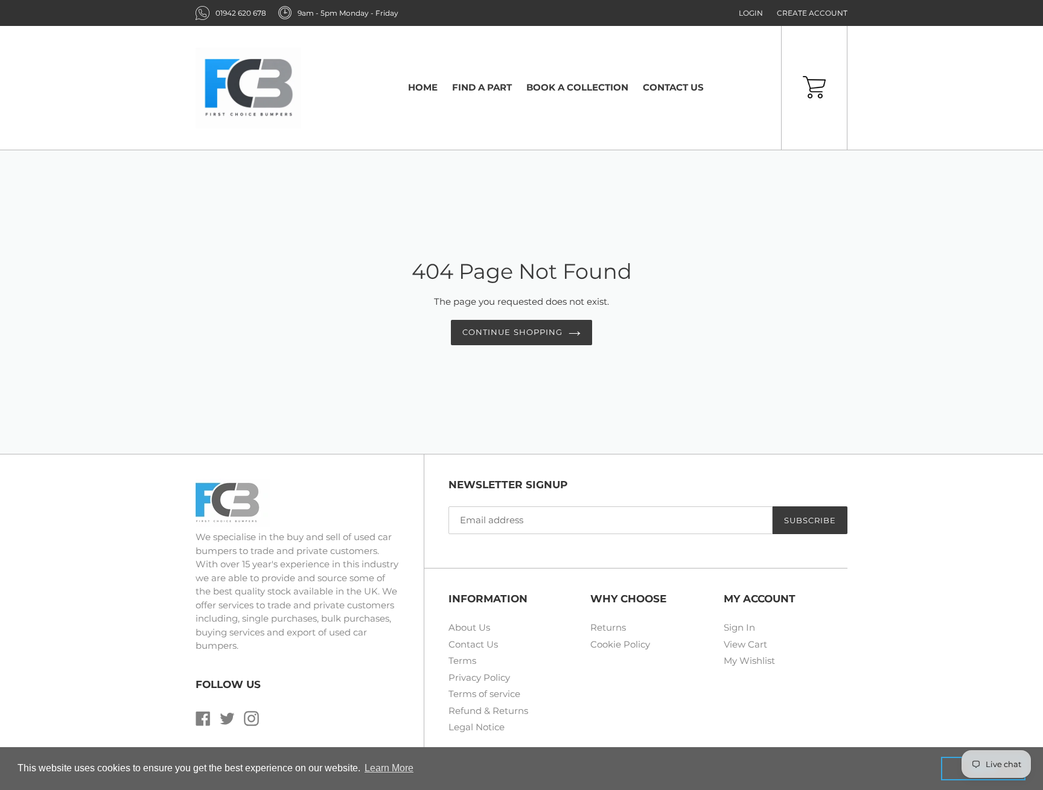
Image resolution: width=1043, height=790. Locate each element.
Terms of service (484, 693)
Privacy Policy (479, 677)
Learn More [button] (389, 768)
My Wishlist (749, 660)
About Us (469, 627)
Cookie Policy (620, 644)
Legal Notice (476, 727)
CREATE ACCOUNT (812, 13)
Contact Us (473, 644)
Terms (462, 660)
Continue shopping (512, 332)
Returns (608, 627)
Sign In (739, 627)
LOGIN (751, 13)
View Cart (745, 644)
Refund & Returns (488, 710)
